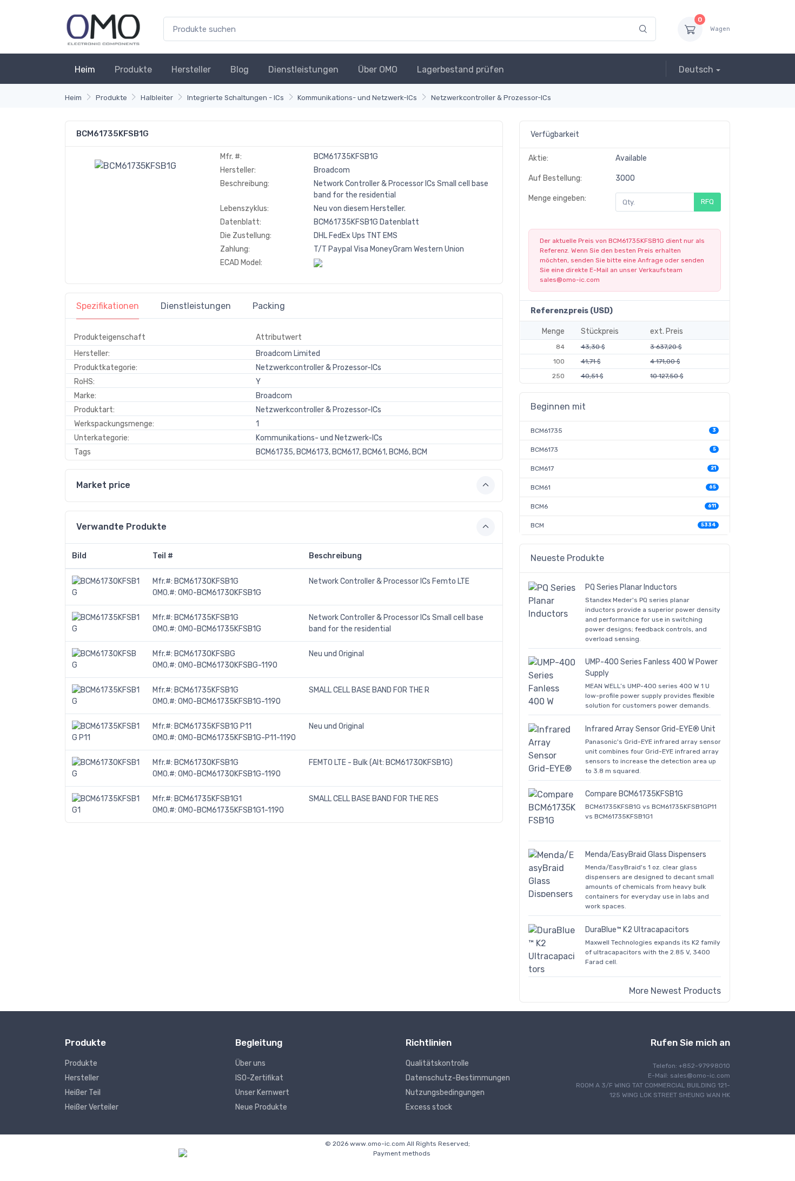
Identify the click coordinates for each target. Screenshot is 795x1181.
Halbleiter (157, 98)
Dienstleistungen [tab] (196, 306)
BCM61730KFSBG (204, 653)
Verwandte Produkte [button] (121, 527)
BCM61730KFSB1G (206, 581)
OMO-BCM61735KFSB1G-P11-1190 (237, 737)
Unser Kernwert (262, 1092)
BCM (537, 525)
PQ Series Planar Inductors (631, 587)
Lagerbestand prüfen (460, 69)
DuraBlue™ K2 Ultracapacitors (637, 929)
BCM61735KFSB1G (206, 617)
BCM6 (539, 506)
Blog (239, 69)
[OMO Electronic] (103, 28)
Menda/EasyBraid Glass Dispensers (645, 854)
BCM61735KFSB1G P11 (212, 726)
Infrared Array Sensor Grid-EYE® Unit (650, 729)
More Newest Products (675, 991)
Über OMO (378, 69)
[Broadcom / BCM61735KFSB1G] (135, 165)
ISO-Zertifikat (259, 1078)
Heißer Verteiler (91, 1107)
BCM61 (541, 487)
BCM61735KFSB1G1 (208, 798)
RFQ (707, 201)
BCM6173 (544, 449)
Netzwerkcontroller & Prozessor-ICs (491, 98)
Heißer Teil (83, 1092)
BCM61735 (546, 430)
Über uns (250, 1063)
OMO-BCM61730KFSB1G (219, 592)
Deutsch (696, 69)
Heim (85, 69)
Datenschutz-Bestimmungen (458, 1078)
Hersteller (191, 69)
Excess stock (429, 1107)
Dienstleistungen (303, 69)
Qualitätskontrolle (437, 1063)
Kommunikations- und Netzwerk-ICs (357, 98)
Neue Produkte (261, 1107)
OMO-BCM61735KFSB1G (219, 629)
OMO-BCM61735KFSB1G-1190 (229, 701)
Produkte (133, 69)
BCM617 (542, 468)
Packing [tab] (269, 306)
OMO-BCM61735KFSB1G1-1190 (231, 810)
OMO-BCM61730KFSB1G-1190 (229, 773)
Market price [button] (103, 485)
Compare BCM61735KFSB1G (634, 794)
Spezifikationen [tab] (107, 306)
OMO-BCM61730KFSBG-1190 (227, 665)
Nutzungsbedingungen (445, 1092)
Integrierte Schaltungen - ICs (235, 98)
